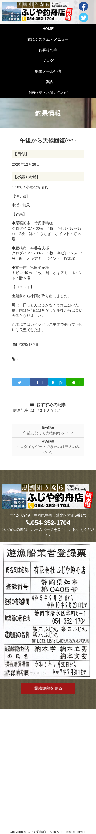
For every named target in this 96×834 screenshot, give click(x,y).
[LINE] (75, 382)
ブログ (48, 60)
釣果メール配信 (48, 71)
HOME (48, 29)
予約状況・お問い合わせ (48, 92)
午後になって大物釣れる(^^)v (48, 433)
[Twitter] (21, 382)
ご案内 (48, 82)
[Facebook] (39, 382)
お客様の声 (48, 50)
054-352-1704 (50, 522)
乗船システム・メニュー (48, 39)
